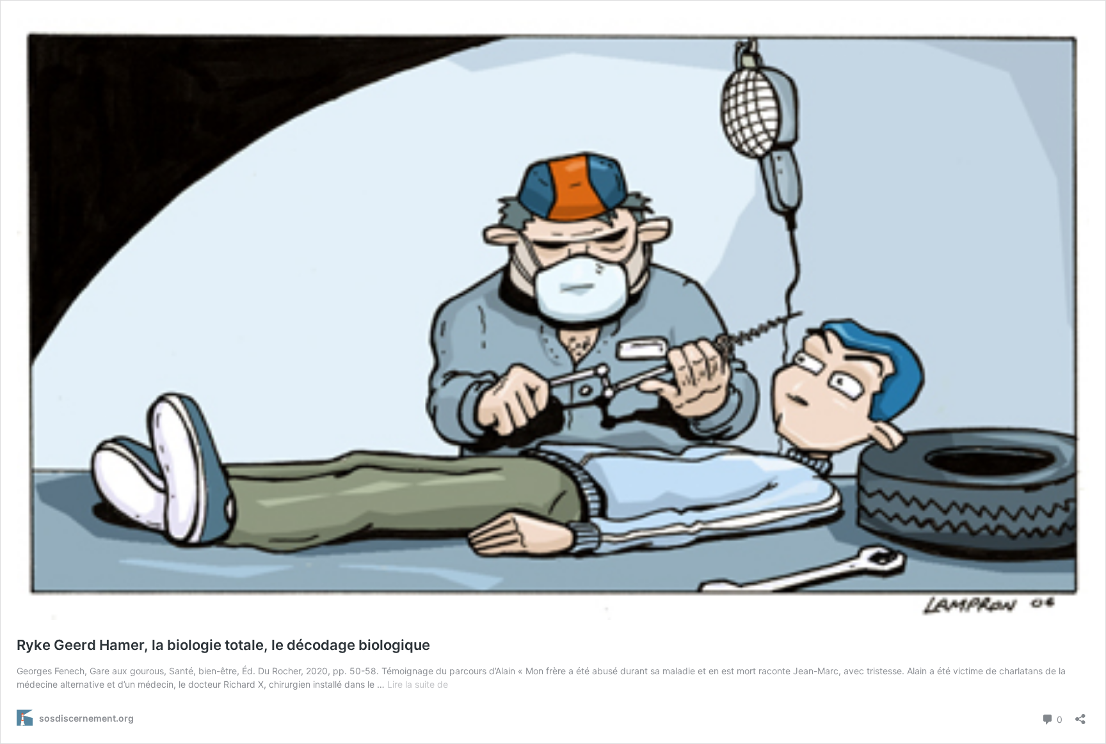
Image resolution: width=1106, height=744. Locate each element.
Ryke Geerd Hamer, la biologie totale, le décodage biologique (223, 645)
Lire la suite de (417, 684)
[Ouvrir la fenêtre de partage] (1080, 715)
